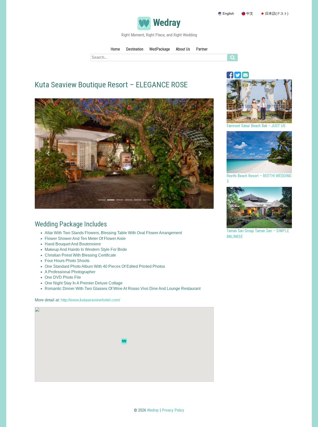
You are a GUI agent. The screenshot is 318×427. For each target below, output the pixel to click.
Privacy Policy (173, 410)
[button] (48, 153)
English (228, 13)
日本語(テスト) (276, 13)
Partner (202, 49)
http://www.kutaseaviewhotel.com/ (90, 300)
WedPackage (159, 49)
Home (115, 49)
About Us (183, 49)
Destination (134, 49)
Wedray (167, 22)
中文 (249, 13)
